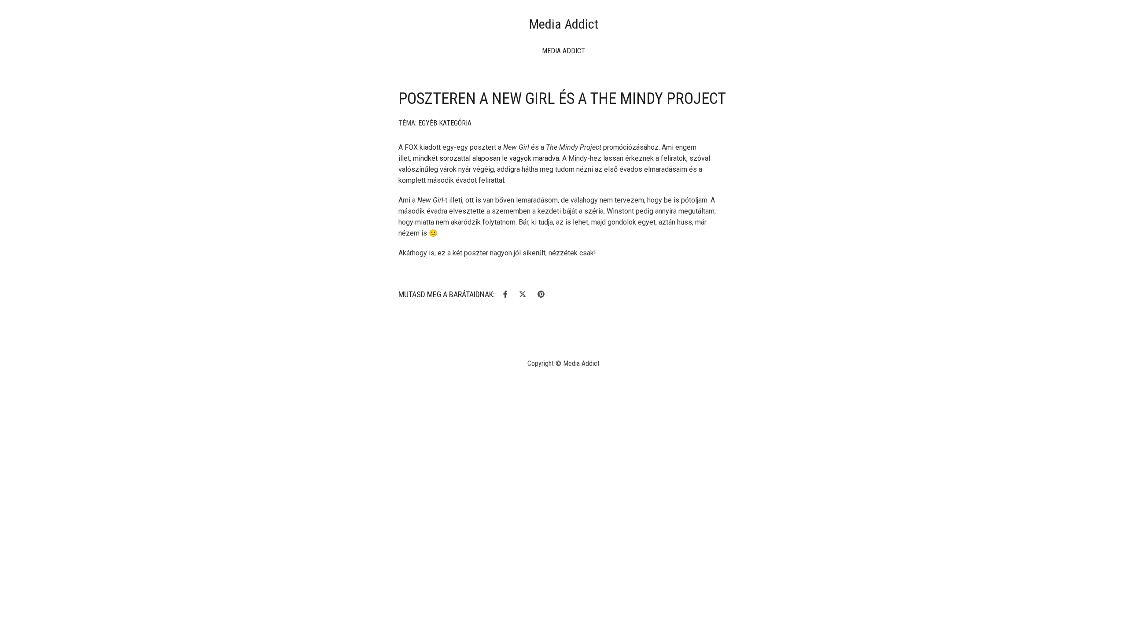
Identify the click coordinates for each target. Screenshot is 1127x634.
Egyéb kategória (444, 123)
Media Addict (563, 24)
